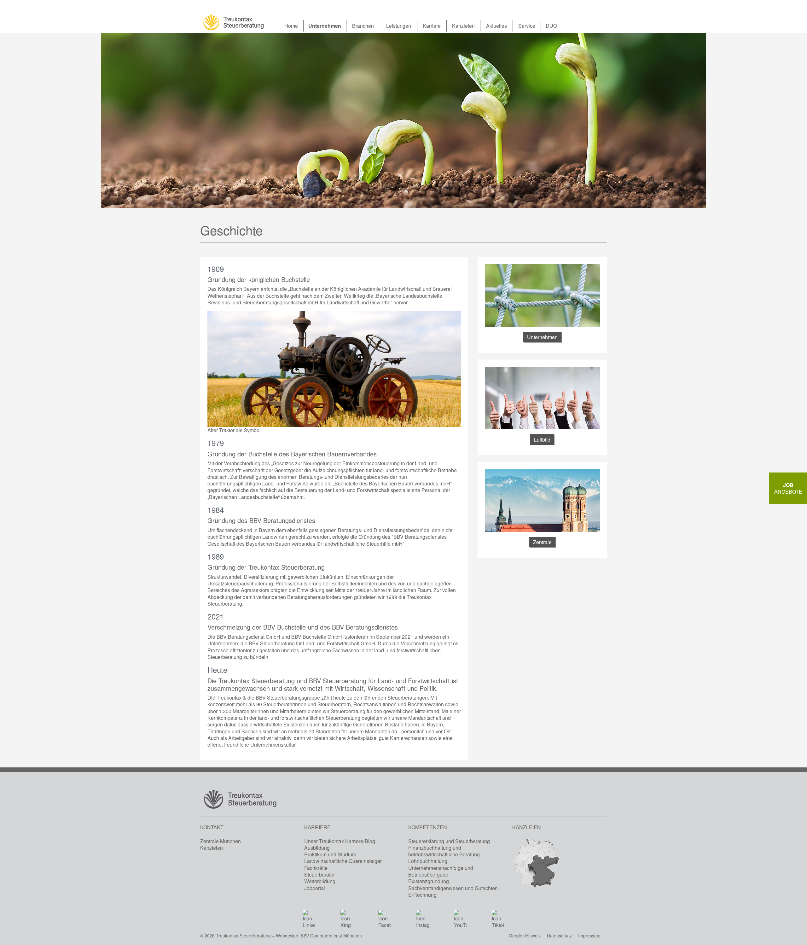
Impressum (589, 935)
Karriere (432, 25)
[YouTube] (460, 916)
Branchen (363, 25)
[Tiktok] (498, 916)
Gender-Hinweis (525, 935)
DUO (551, 25)
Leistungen (398, 25)
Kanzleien (463, 25)
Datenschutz (559, 935)
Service (526, 25)
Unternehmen (324, 25)
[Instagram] (422, 916)
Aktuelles (496, 25)
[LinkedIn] (309, 916)
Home (291, 25)
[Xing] (346, 916)
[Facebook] (384, 916)
